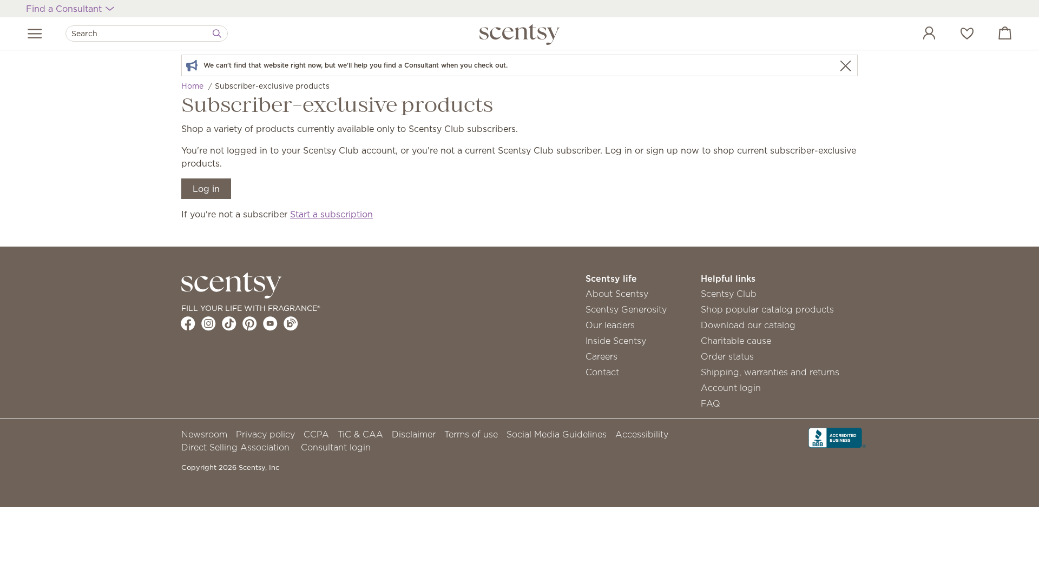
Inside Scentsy (616, 341)
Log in (206, 189)
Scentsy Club (729, 294)
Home (192, 86)
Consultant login (336, 447)
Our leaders (610, 325)
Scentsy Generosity (626, 309)
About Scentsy (617, 294)
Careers (601, 356)
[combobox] (146, 33)
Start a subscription (331, 214)
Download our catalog (748, 325)
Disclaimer (414, 434)
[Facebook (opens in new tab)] (188, 323)
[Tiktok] (229, 323)
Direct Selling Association (235, 447)
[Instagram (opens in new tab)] (209, 323)
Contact (602, 372)
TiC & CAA (360, 434)
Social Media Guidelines (557, 434)
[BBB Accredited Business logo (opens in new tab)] (837, 437)
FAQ (710, 403)
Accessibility (641, 434)
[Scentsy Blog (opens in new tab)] (291, 323)
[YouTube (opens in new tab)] (270, 323)
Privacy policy (265, 434)
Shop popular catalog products (767, 309)
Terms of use (471, 434)
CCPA (316, 434)
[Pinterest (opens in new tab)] (250, 323)
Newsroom (204, 434)
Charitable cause (736, 341)
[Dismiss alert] (845, 65)
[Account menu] (918, 35)
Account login (731, 388)
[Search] (217, 33)
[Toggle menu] (35, 33)
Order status (727, 356)
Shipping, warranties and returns (770, 372)
